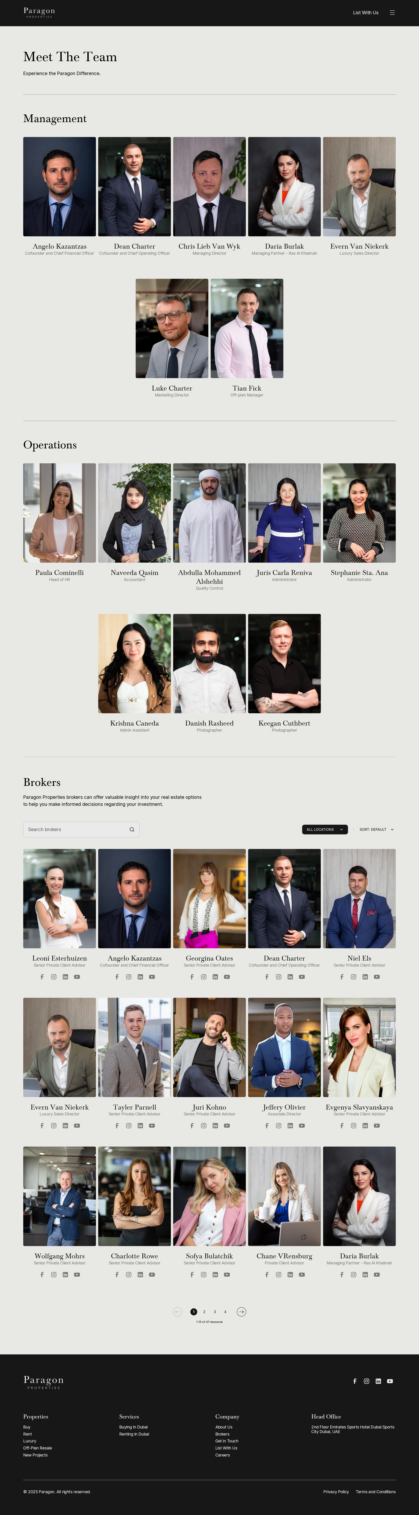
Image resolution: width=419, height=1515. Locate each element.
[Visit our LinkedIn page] (65, 976)
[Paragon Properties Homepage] (113, 13)
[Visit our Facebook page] (42, 976)
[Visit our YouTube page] (77, 976)
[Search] (131, 829)
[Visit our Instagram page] (53, 976)
